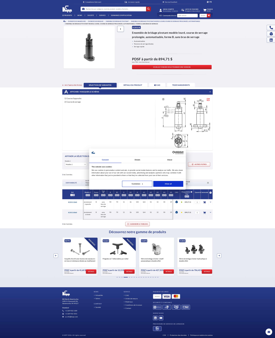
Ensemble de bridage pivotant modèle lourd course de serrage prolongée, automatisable (165, 21)
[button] (117, 277)
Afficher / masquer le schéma (84, 92)
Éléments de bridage (96, 21)
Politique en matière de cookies (201, 335)
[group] (76, 257)
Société (91, 15)
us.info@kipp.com (71, 317)
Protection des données (178, 335)
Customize (136, 184)
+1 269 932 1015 (71, 314)
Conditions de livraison (133, 305)
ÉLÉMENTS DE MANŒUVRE (77, 21)
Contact (128, 308)
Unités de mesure (131, 298)
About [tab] (169, 160)
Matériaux (129, 302)
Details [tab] (137, 160)
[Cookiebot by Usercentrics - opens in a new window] (174, 152)
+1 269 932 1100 (71, 311)
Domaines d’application (121, 15)
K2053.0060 (72, 212)
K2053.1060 (72, 202)
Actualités (99, 295)
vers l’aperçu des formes (73, 85)
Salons (97, 298)
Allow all (168, 184)
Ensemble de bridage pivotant (117, 21)
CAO (127, 295)
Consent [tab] (105, 160)
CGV (164, 335)
